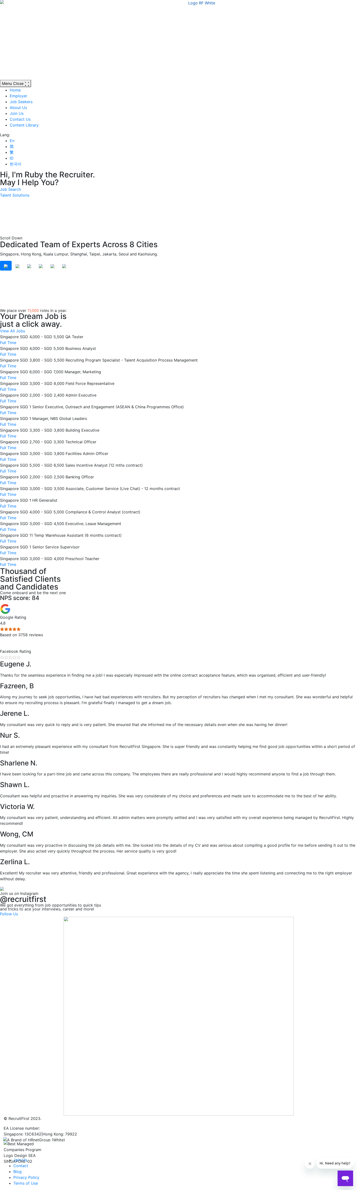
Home (15, 90)
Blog (17, 1171)
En (12, 140)
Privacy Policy (26, 1177)
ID (12, 158)
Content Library (24, 125)
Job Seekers (21, 101)
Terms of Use (25, 1183)
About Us (18, 107)
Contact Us (20, 119)
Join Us (17, 113)
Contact (20, 1165)
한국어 (15, 164)
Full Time (8, 342)
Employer (18, 95)
